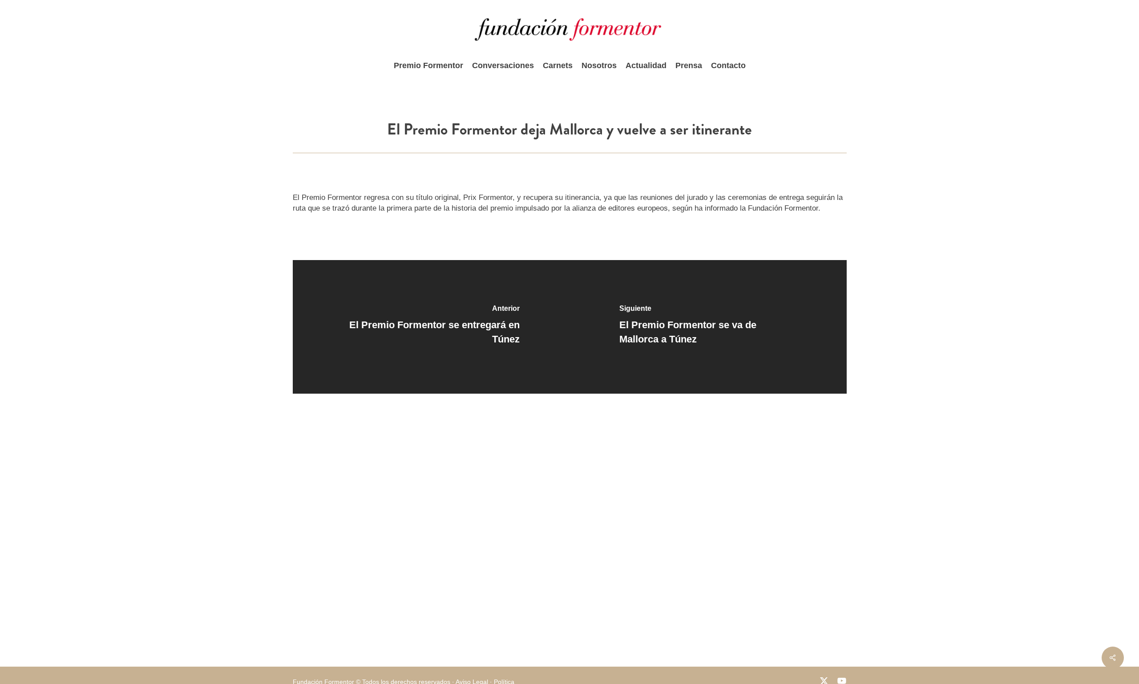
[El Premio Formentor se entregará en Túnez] (431, 327)
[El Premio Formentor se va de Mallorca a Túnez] (708, 327)
